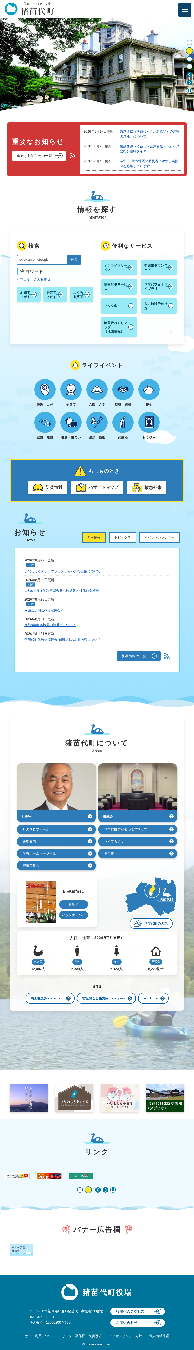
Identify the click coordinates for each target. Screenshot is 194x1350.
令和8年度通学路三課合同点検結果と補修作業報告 (61, 591)
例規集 (109, 853)
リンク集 (110, 306)
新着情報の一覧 (134, 656)
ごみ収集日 (42, 279)
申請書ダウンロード (156, 267)
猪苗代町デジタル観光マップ (125, 829)
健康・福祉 (97, 437)
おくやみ (149, 437)
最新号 (74, 904)
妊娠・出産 (45, 404)
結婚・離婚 (45, 437)
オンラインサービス (115, 267)
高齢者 (123, 437)
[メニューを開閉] (184, 10)
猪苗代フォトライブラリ (156, 286)
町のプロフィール (36, 829)
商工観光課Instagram (47, 998)
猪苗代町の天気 (156, 923)
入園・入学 (97, 404)
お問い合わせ (126, 1323)
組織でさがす (25, 295)
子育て (71, 404)
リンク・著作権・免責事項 (82, 1336)
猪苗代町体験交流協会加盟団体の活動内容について (62, 639)
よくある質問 (78, 295)
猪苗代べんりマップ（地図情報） (115, 327)
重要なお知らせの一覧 (34, 156)
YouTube (150, 998)
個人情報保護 (159, 1336)
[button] (189, 74)
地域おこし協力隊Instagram (103, 998)
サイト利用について (40, 1336)
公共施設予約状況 (156, 306)
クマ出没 (23, 279)
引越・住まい (71, 437)
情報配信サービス (115, 286)
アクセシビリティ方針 (125, 1336)
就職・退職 (123, 404)
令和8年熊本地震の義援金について (50, 625)
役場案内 (29, 841)
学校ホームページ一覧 (39, 853)
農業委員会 (31, 865)
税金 (149, 404)
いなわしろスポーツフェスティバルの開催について (62, 571)
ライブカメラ (114, 841)
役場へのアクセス (130, 1311)
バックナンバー (73, 915)
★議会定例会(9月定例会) (43, 610)
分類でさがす (52, 295)
